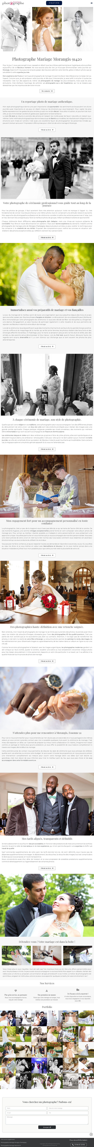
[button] (54, 3)
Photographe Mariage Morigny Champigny (14, 1142)
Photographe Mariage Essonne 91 (11, 1145)
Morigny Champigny (37, 226)
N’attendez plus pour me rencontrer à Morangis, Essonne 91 (47, 732)
